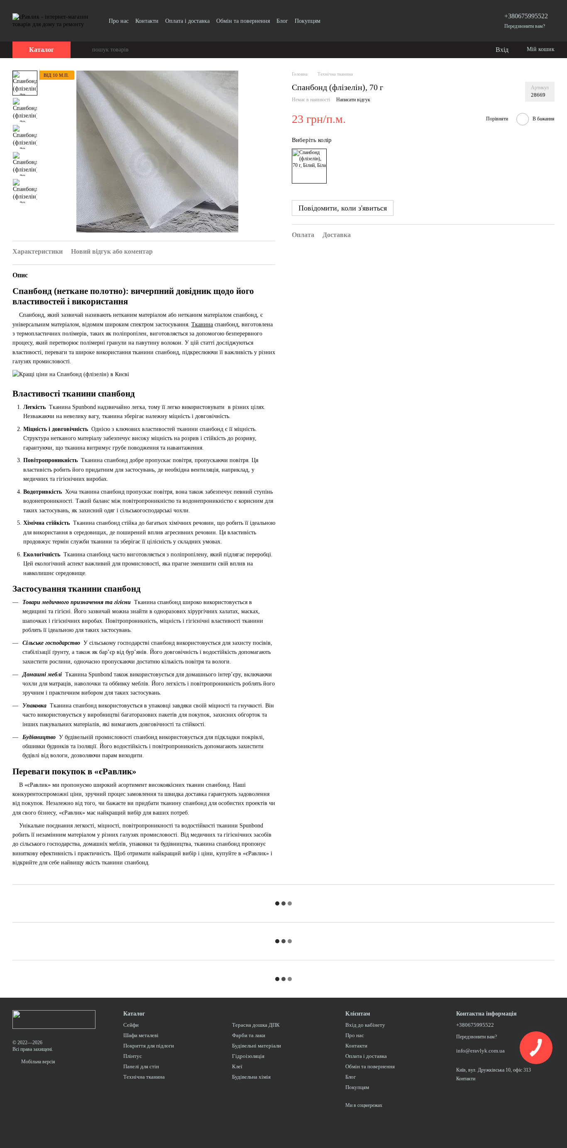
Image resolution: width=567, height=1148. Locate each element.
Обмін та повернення (243, 21)
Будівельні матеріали (256, 1046)
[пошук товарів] (85, 49)
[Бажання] (471, 50)
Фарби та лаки (248, 1035)
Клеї (237, 1066)
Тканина (202, 324)
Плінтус (132, 1056)
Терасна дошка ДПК (256, 1025)
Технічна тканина (144, 1077)
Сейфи (131, 1025)
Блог (282, 21)
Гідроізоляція (248, 1056)
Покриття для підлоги (148, 1046)
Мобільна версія (37, 1062)
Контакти (147, 21)
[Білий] (309, 166)
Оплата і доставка (187, 21)
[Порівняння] (455, 50)
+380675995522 (526, 16)
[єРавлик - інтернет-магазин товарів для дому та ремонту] (53, 1019)
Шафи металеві (141, 1035)
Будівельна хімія (251, 1077)
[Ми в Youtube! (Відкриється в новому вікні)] (332, 20)
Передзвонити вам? (524, 26)
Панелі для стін (141, 1066)
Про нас (119, 21)
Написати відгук (353, 100)
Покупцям (307, 21)
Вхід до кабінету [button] (365, 1025)
